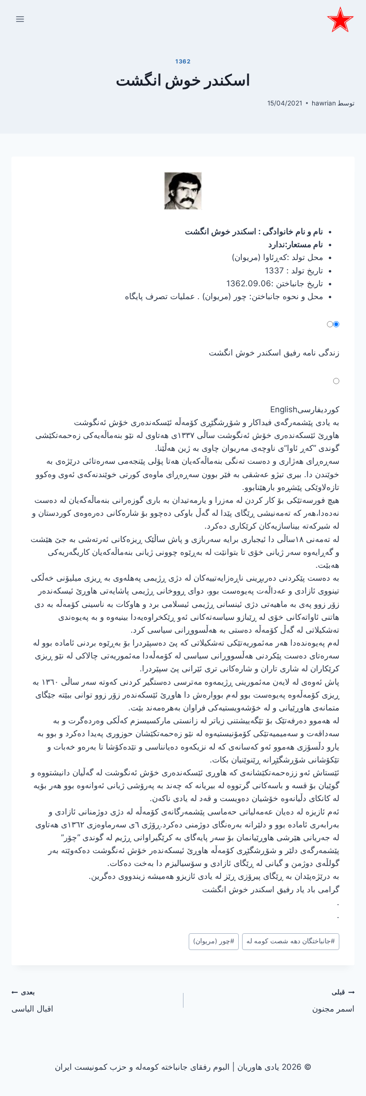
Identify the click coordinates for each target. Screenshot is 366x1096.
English (283, 409)
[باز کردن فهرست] (20, 18)
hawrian (324, 103)
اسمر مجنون (333, 1000)
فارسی (309, 409)
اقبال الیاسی (32, 1000)
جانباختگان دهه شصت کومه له (290, 941)
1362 (182, 61)
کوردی (330, 409)
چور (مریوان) (213, 941)
